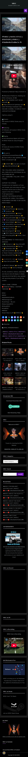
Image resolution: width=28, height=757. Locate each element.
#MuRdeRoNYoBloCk (13, 327)
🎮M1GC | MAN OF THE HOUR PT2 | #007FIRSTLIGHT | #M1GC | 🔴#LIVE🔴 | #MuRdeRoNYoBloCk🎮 (13, 496)
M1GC (14, 3)
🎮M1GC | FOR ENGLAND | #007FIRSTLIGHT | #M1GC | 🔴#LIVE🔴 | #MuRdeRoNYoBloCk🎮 (13, 488)
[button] (3, 317)
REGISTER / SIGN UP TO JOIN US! (14, 449)
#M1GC (5, 327)
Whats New (6, 324)
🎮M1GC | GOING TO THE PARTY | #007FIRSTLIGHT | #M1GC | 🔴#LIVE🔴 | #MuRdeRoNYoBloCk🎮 (13, 510)
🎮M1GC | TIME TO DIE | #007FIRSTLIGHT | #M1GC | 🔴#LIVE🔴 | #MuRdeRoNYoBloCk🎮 (13, 517)
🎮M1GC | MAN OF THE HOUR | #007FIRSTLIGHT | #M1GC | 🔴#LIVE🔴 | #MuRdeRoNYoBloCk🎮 (13, 503)
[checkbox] (4, 752)
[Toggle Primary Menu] (25, 10)
